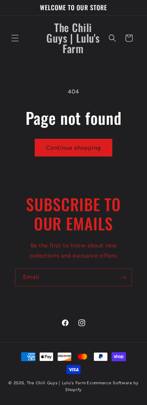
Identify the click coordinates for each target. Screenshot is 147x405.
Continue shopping (73, 147)
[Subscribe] (123, 277)
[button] (15, 38)
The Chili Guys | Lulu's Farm (56, 382)
